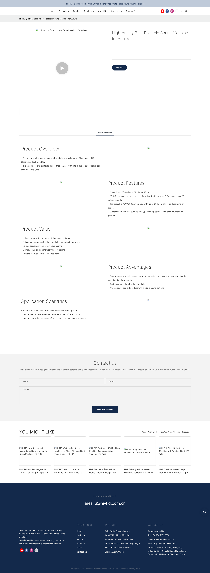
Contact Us (81, 552)
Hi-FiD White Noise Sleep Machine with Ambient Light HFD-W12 (173, 471)
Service (79, 539)
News (79, 547)
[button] (134, 11)
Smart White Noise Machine (118, 547)
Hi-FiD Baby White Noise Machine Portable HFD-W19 (138, 471)
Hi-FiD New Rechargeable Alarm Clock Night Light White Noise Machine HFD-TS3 (34, 471)
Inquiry (119, 67)
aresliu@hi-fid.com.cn (163, 539)
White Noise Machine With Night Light (122, 543)
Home (79, 531)
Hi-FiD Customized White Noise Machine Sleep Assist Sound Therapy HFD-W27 (103, 471)
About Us (80, 543)
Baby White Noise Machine (117, 531)
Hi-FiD (22, 19)
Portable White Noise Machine (119, 539)
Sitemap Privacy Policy (130, 569)
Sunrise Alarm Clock (149, 432)
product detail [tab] (105, 132)
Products (185, 432)
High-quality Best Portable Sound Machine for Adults (52, 19)
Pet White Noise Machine (170, 432)
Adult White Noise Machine (117, 535)
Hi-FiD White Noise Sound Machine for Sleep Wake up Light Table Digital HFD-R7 (68, 471)
